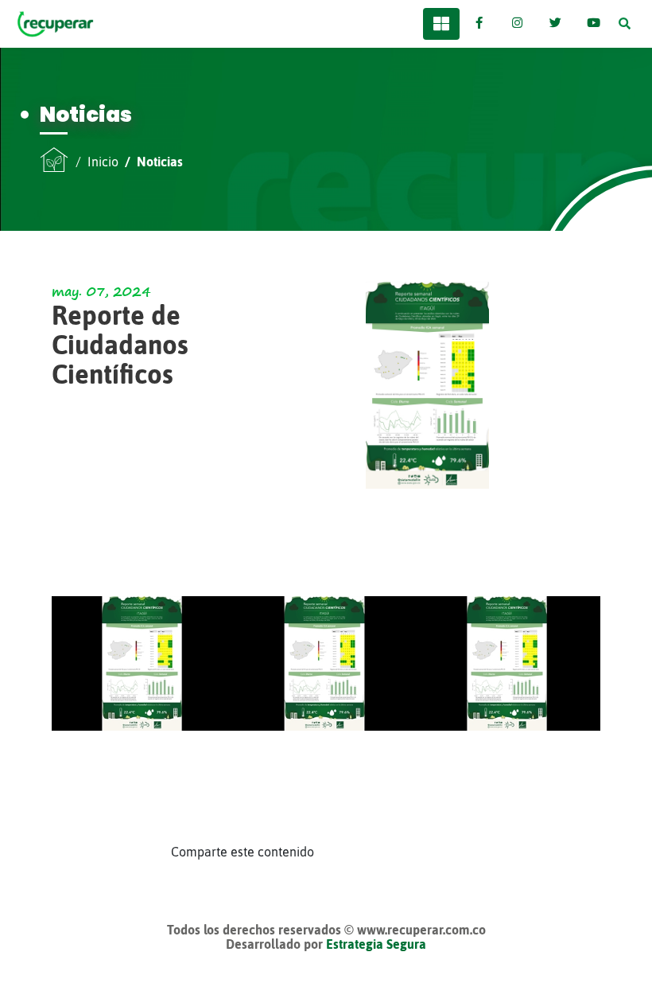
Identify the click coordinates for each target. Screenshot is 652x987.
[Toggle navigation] (441, 24)
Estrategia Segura (376, 944)
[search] (624, 24)
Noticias (160, 161)
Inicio (102, 161)
